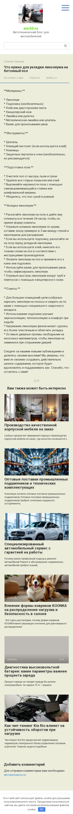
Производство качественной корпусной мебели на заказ (30, 427)
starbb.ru (31, 28)
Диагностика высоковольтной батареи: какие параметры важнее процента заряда (35, 671)
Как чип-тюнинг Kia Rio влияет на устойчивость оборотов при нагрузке (34, 729)
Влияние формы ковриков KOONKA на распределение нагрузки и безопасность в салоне (35, 609)
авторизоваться (15, 775)
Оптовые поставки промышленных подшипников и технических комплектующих (36, 483)
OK (41, 809)
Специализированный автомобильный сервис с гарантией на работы (27, 548)
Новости (35, 77)
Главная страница (14, 61)
